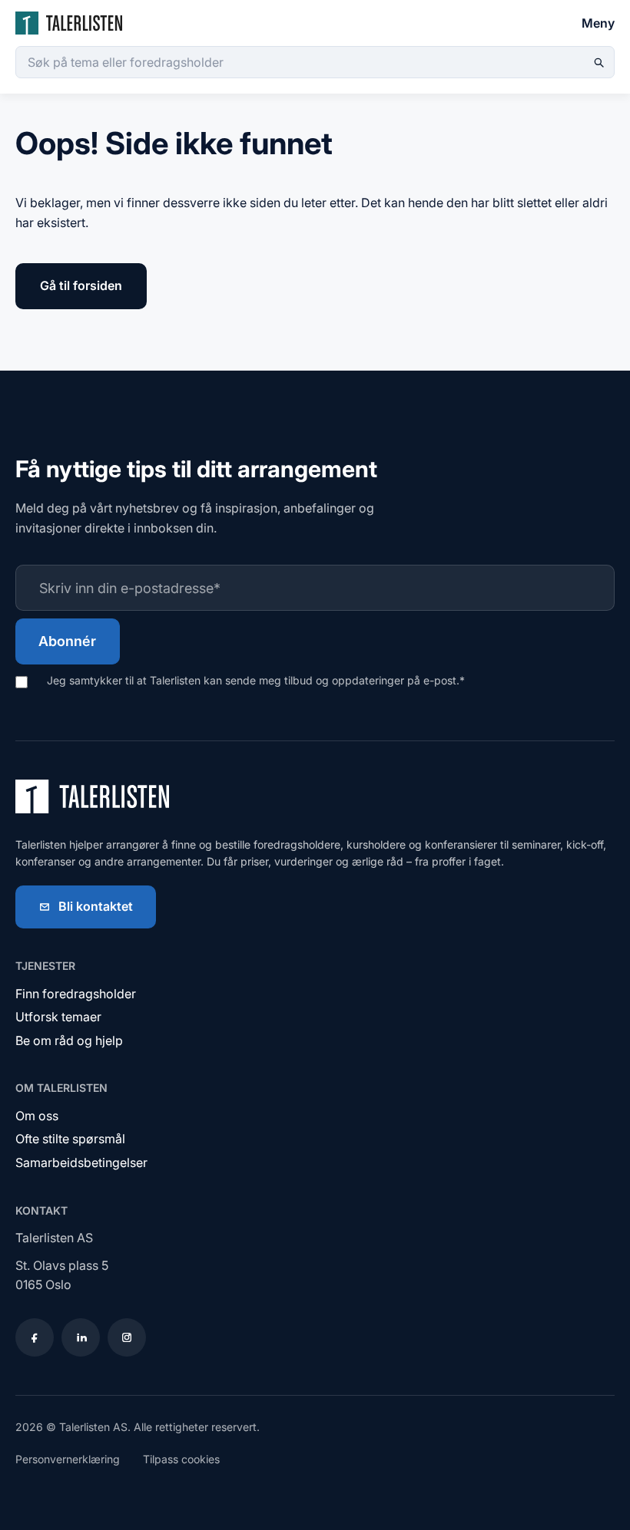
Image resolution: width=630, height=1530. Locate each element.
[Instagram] (127, 1337)
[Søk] (598, 62)
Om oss (36, 1115)
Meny (598, 23)
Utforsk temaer (58, 1016)
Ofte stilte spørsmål (70, 1138)
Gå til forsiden (81, 285)
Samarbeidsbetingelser (81, 1162)
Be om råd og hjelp (69, 1040)
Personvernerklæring (67, 1459)
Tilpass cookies (181, 1459)
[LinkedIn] (80, 1337)
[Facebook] (34, 1337)
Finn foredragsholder (75, 993)
